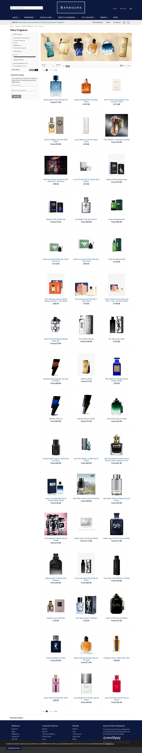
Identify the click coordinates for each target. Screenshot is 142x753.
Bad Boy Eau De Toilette (86, 419)
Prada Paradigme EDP (117, 219)
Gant (74, 731)
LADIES (15, 17)
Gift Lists (14, 739)
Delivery (44, 729)
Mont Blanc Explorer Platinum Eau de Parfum (116, 499)
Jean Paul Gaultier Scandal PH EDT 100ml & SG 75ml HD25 (56, 180)
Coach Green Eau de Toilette (116, 419)
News (108, 22)
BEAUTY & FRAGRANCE (66, 17)
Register (123, 9)
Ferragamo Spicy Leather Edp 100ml (116, 658)
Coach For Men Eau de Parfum (117, 618)
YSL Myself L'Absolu (86, 339)
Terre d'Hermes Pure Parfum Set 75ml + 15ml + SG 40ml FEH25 (116, 300)
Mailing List (15, 734)
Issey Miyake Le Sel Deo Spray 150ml (86, 141)
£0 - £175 (15, 55)
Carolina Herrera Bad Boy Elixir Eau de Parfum (55, 380)
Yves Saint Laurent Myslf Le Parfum (117, 578)
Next (55, 70)
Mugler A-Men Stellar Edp (55, 219)
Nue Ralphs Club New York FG (86, 219)
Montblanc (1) (18, 45)
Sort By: (44, 64)
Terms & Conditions (48, 734)
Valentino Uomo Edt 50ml (56, 618)
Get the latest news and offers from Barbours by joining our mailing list (38, 22)
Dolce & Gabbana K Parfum (56, 658)
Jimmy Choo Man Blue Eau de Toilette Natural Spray (56, 499)
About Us (15, 729)
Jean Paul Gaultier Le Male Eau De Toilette (86, 460)
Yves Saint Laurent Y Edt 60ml (86, 618)
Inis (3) (16, 43)
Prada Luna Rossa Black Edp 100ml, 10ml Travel (56, 260)
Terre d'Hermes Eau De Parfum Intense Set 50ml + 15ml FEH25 (55, 300)
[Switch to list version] (127, 65)
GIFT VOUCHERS (88, 17)
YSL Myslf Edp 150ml (117, 339)
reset (31, 70)
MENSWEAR (28, 17)
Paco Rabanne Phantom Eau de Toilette (55, 539)
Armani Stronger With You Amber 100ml (86, 101)
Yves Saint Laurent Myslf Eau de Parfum (86, 579)
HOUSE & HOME (46, 17)
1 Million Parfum (86, 379)
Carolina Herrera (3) (19, 40)
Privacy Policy (46, 736)
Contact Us (117, 22)
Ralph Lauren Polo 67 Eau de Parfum (116, 538)
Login (115, 9)
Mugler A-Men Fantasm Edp (116, 180)
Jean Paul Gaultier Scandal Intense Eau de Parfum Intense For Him (116, 460)
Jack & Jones (77, 734)
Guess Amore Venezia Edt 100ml (56, 698)
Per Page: (58, 64)
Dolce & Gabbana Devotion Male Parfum (55, 141)
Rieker (75, 739)
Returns (44, 731)
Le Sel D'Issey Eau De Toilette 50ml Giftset (86, 180)
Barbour (75, 729)
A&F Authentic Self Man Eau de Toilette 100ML (116, 380)
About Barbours (98, 22)
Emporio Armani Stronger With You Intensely (86, 659)
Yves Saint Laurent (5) (20, 48)
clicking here (109, 744)
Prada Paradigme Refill (116, 259)
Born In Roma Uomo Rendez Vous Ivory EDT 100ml (116, 101)
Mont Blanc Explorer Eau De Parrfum (86, 498)
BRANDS (103, 17)
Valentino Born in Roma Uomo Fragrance (56, 579)
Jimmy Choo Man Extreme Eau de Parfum (116, 699)
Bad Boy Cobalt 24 (55, 419)
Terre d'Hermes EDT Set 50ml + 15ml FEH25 (86, 300)
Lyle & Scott (76, 736)
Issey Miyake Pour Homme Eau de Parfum (86, 699)
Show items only (21, 63)
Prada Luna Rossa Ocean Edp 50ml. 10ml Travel (86, 260)
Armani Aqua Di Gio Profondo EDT (56, 100)
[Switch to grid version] (121, 65)
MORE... (116, 17)
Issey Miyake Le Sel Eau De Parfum (117, 140)
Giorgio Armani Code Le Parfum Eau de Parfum (56, 460)
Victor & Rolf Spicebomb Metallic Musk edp (56, 340)
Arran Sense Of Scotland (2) (22, 38)
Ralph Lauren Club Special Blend (86, 538)
